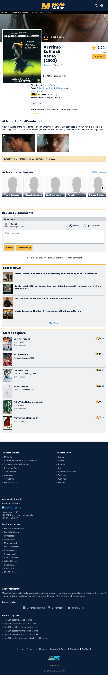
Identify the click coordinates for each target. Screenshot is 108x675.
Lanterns (62, 457)
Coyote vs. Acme (11, 468)
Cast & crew (57, 37)
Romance (24, 13)
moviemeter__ (58, 608)
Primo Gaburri (43, 88)
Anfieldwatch (10, 568)
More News (54, 323)
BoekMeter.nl (10, 554)
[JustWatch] (54, 665)
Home (4, 13)
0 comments (9, 219)
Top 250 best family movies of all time (21, 631)
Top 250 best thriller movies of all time (21, 627)
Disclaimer (74, 649)
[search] (96, 5)
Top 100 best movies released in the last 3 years (25, 638)
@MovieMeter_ (78, 608)
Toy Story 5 (9, 479)
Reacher (62, 464)
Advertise (54, 649)
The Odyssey (10, 472)
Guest (13, 224)
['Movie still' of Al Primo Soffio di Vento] (18, 143)
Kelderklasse (9, 565)
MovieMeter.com (11, 547)
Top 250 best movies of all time (18, 620)
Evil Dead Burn (10, 482)
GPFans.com (9, 539)
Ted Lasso (62, 475)
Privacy (64, 649)
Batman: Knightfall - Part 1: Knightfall (20, 461)
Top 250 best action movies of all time (21, 634)
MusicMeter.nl (10, 550)
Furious (61, 482)
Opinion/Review (94, 225)
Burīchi (61, 461)
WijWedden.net (10, 561)
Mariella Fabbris (58, 88)
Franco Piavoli (49, 85)
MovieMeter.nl (10, 543)
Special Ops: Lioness (67, 472)
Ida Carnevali (37, 91)
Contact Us (31, 649)
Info (46, 37)
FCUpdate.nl (9, 536)
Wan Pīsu (62, 479)
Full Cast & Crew (99, 172)
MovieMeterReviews (35, 608)
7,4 (53, 94)
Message (77, 225)
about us (81, 596)
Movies (14, 13)
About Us (43, 649)
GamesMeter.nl (11, 558)
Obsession (9, 475)
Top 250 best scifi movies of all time (20, 623)
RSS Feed (86, 649)
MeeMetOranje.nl (12, 572)
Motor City (8, 457)
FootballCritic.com (12, 532)
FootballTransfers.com (14, 528)
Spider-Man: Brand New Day (16, 464)
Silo (59, 468)
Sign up (20, 649)
